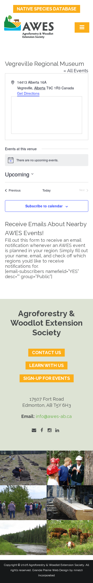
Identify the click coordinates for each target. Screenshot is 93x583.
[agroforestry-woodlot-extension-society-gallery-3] (23, 537)
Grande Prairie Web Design (50, 570)
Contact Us (46, 352)
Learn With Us (46, 365)
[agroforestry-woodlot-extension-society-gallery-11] (23, 468)
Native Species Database (46, 8)
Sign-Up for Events (46, 378)
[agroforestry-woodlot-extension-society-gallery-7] (23, 502)
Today (46, 190)
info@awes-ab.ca (54, 416)
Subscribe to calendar (43, 205)
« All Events (75, 70)
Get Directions (28, 93)
